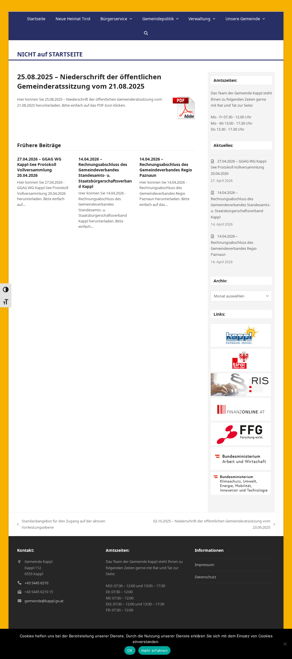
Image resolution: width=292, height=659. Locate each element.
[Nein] (285, 644)
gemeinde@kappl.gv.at (44, 600)
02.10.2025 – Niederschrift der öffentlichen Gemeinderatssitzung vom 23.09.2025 (204, 524)
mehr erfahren (154, 650)
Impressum (204, 564)
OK (130, 650)
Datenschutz (205, 576)
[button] (146, 33)
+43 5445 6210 (36, 582)
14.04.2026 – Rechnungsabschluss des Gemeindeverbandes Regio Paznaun (165, 167)
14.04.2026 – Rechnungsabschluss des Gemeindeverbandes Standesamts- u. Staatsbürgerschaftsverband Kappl (105, 172)
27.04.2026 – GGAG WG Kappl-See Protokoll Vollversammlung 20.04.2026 (39, 167)
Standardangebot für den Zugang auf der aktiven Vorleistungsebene (61, 524)
